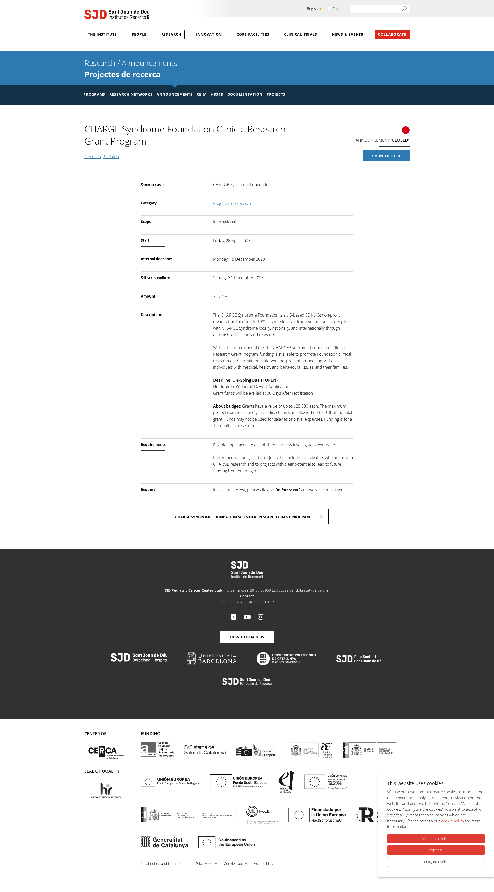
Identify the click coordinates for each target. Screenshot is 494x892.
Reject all (436, 850)
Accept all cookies (436, 838)
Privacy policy (206, 863)
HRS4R (217, 94)
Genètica (92, 156)
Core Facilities (253, 34)
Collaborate (392, 34)
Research (171, 34)
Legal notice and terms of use (165, 863)
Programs (94, 94)
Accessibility (263, 863)
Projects (276, 94)
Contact (338, 8)
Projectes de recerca (122, 74)
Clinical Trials (300, 34)
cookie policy (452, 820)
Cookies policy (235, 863)
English (312, 8)
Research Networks (130, 94)
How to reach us (247, 637)
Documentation (244, 94)
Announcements (149, 63)
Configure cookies (436, 861)
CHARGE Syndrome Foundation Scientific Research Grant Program (242, 517)
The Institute (102, 34)
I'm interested (386, 155)
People (139, 34)
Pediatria (111, 156)
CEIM (202, 94)
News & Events (347, 34)
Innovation (209, 34)
